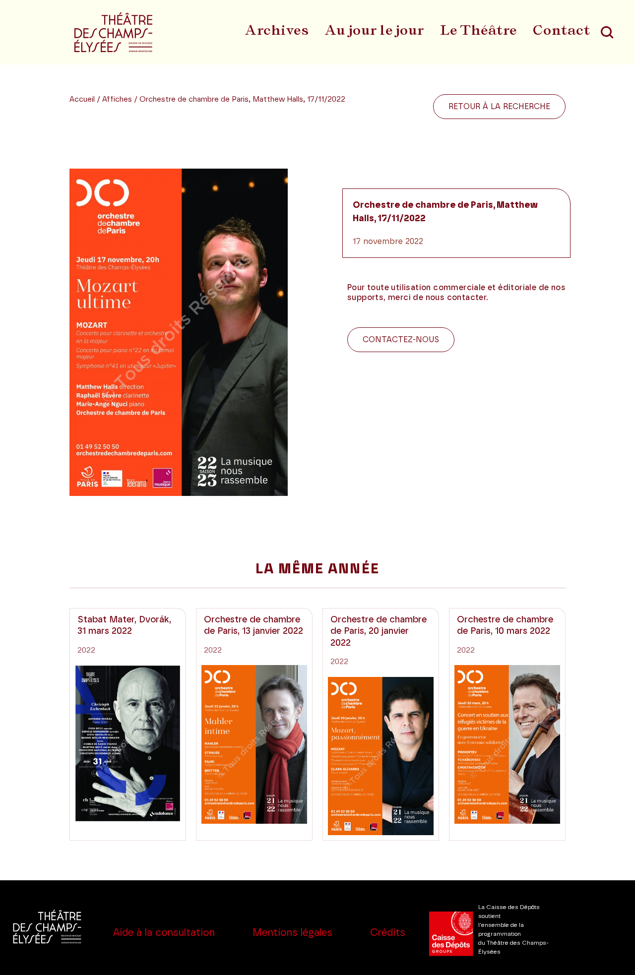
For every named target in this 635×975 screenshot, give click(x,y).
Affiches (118, 99)
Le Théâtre (478, 30)
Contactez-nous (401, 340)
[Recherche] (607, 32)
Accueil (82, 99)
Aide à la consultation (164, 933)
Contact (561, 30)
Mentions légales (292, 933)
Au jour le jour (374, 30)
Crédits (387, 933)
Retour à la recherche (499, 107)
